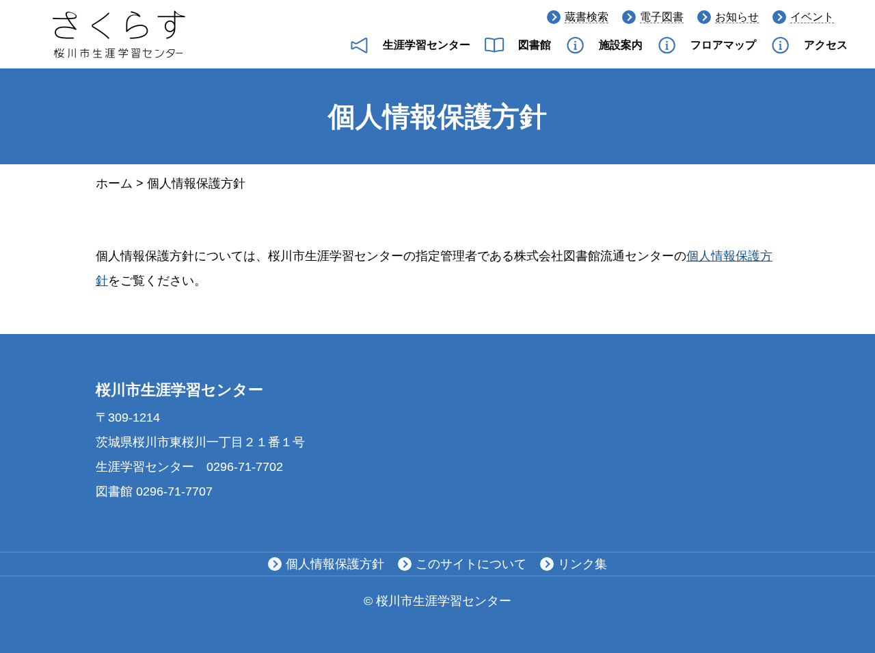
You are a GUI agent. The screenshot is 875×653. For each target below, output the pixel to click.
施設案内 (621, 45)
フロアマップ (723, 45)
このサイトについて (471, 564)
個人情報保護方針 (335, 564)
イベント (812, 17)
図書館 (534, 45)
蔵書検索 (586, 17)
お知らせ (737, 17)
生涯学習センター (426, 45)
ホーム (114, 183)
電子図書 (662, 17)
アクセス (826, 45)
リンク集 (582, 564)
